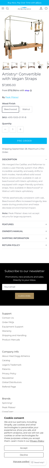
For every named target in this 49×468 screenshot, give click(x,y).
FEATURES (8, 224)
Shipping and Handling (14, 335)
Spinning (7, 403)
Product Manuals (11, 339)
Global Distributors (12, 382)
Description (9, 159)
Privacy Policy (37, 441)
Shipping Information (15, 238)
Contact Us (8, 318)
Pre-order (24, 141)
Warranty (6, 331)
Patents (6, 369)
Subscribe (24, 296)
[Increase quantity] (20, 129)
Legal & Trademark (11, 365)
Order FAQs (8, 322)
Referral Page (9, 386)
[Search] (8, 8)
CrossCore (7, 411)
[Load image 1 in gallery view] (24, 35)
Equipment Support (12, 326)
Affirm (38, 3)
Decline (24, 455)
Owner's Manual (12, 231)
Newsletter (8, 378)
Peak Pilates (12, 97)
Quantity (6, 123)
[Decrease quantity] (5, 129)
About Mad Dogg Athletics (16, 356)
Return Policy (11, 245)
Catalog (6, 360)
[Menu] (3, 8)
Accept (24, 448)
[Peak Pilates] (24, 8)
